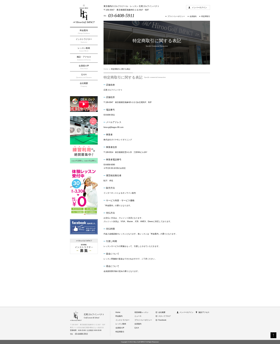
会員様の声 (84, 67)
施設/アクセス (203, 312)
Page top (273, 335)
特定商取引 (205, 16)
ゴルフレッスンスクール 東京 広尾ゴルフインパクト (84, 14)
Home (106, 69)
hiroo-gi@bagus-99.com (114, 127)
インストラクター (84, 40)
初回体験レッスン (141, 312)
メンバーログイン (199, 7)
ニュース (137, 316)
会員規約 (193, 16)
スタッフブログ (164, 316)
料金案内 (84, 31)
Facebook (162, 320)
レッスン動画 (84, 49)
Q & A (84, 75)
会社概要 (84, 84)
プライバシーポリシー (176, 16)
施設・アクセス (84, 58)
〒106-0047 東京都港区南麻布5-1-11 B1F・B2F (126, 10)
